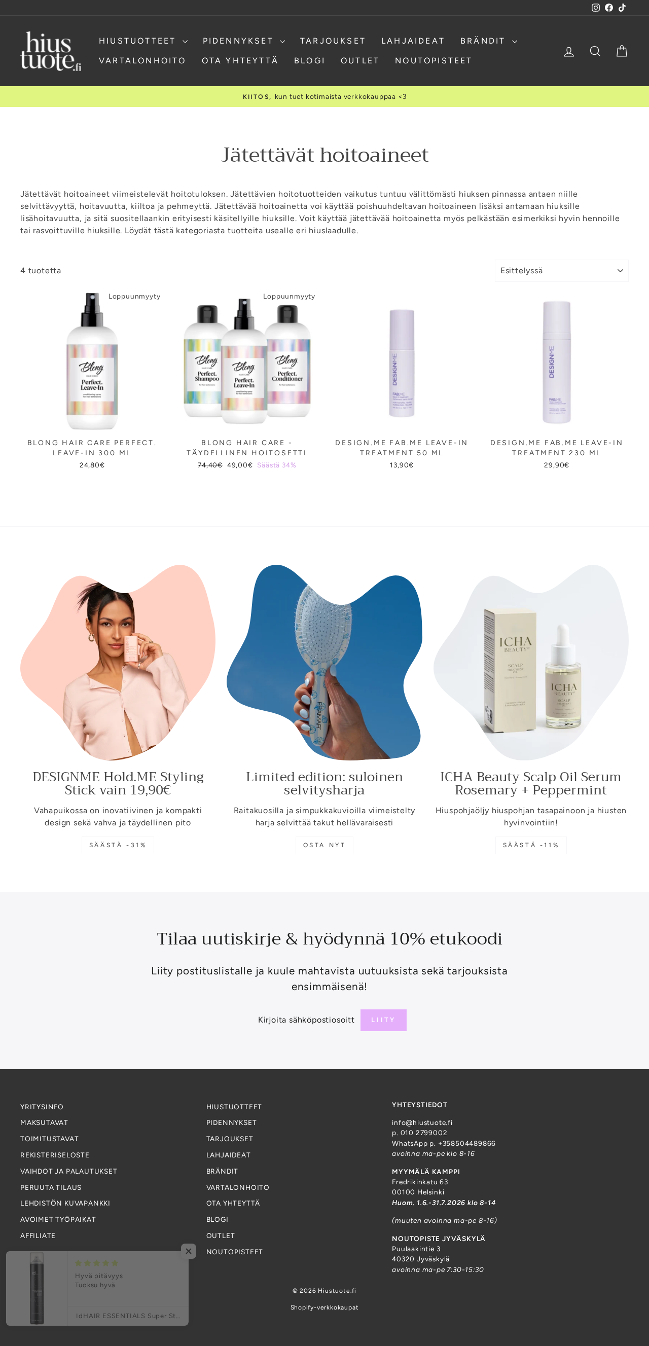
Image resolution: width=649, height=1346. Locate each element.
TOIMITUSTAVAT (49, 1139)
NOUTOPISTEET (434, 60)
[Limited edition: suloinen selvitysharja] (324, 662)
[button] (202, 1251)
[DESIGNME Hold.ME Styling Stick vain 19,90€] (117, 662)
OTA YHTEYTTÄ (240, 60)
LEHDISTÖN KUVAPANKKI (65, 1203)
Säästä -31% (118, 845)
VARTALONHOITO (143, 60)
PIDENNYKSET (240, 41)
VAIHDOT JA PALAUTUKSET (69, 1171)
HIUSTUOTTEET (139, 41)
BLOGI (310, 60)
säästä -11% (531, 845)
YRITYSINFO (42, 1107)
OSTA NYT (324, 845)
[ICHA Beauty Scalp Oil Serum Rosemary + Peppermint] (531, 662)
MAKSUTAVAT (44, 1122)
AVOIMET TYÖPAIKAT (58, 1219)
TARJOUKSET (333, 41)
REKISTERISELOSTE (55, 1155)
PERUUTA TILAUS (51, 1187)
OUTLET (360, 60)
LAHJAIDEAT (413, 41)
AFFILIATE (38, 1235)
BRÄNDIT (485, 41)
